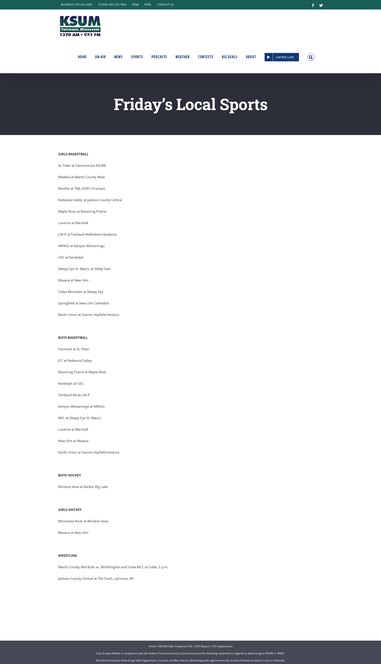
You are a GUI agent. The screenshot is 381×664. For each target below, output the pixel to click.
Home (152, 646)
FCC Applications (222, 646)
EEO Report (202, 646)
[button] (311, 57)
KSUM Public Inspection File (175, 646)
